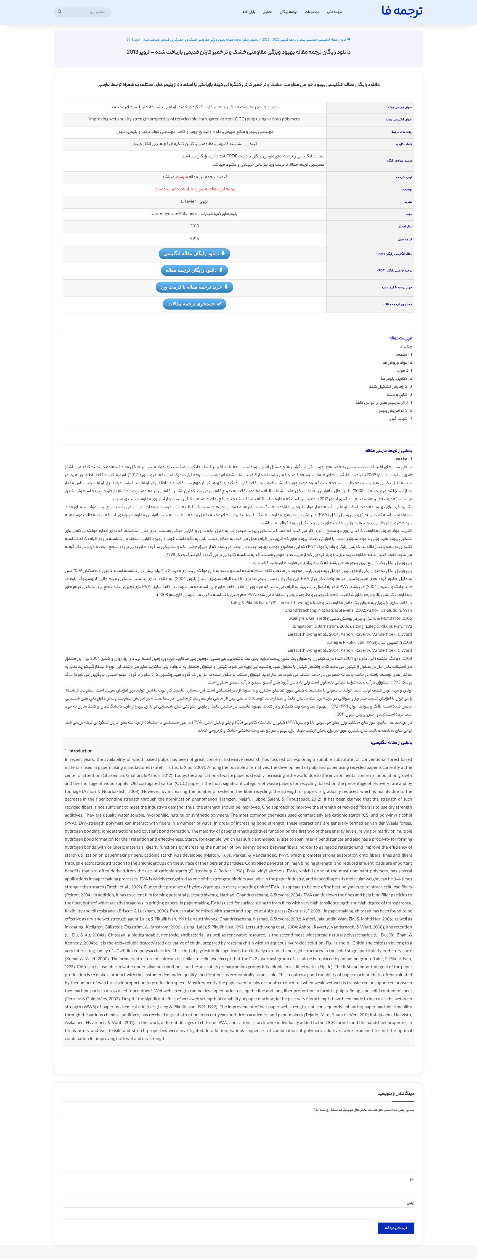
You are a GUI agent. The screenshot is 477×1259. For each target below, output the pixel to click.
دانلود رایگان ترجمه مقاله (191, 269)
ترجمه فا (336, 12)
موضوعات (312, 12)
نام (412, 1180)
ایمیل (410, 1203)
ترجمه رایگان (288, 12)
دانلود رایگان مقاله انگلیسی (191, 253)
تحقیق (267, 12)
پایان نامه (248, 12)
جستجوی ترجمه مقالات (191, 303)
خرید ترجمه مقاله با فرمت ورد (191, 286)
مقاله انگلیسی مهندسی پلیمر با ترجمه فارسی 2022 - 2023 (299, 40)
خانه (344, 40)
